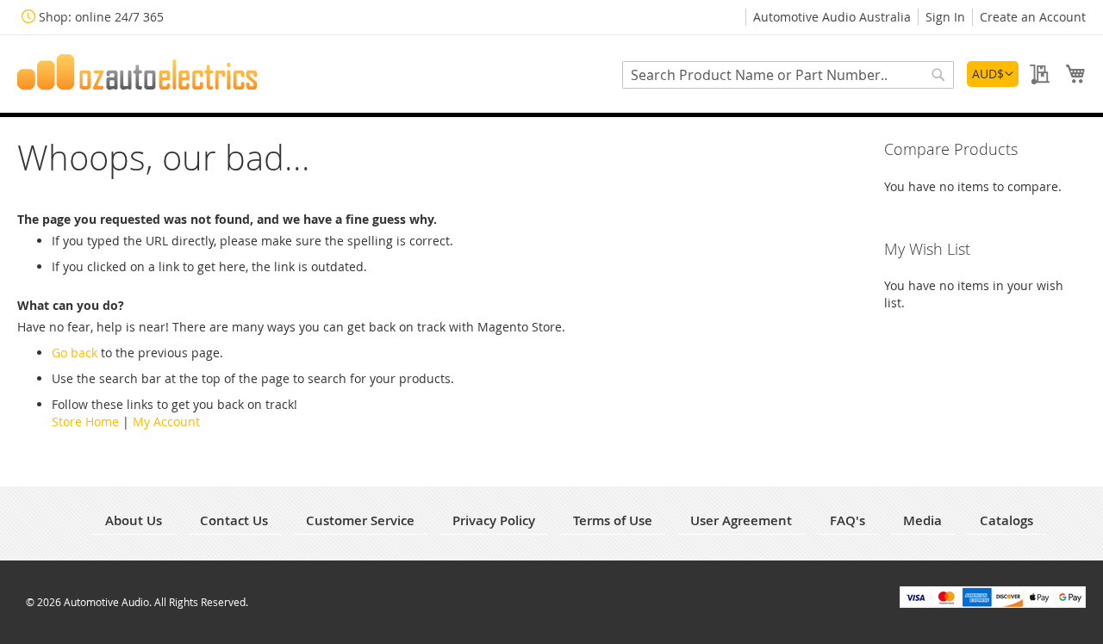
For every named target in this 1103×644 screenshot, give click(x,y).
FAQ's (847, 520)
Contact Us (234, 520)
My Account (166, 421)
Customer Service (360, 520)
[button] (993, 74)
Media (922, 520)
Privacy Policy (493, 520)
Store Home (85, 421)
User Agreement (741, 520)
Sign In (945, 17)
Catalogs (1006, 520)
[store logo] (138, 72)
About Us (133, 520)
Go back (74, 352)
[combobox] (788, 75)
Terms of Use (612, 520)
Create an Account (1033, 17)
